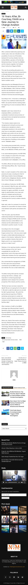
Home (3, 11)
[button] (2, 7)
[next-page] (5, 420)
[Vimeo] (14, 577)
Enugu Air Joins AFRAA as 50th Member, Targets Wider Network (14, 452)
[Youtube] (22, 577)
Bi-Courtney (8, 337)
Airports (7, 11)
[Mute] (22, 482)
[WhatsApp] (15, 31)
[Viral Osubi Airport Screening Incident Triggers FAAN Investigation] (5, 412)
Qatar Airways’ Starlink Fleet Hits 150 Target (13, 456)
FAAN (20, 339)
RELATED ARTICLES (7, 387)
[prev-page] (3, 420)
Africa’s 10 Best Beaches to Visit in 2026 (12, 448)
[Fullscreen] (24, 482)
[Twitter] (22, 31)
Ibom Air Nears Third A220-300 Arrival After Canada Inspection (12, 460)
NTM (4, 27)
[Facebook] (8, 31)
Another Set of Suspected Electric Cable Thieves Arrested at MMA (20, 360)
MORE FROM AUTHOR (19, 387)
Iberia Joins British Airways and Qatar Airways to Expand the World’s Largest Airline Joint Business (7, 361)
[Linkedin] (18, 31)
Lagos (3, 341)
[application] (14, 477)
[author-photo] (14, 377)
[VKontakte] (18, 577)
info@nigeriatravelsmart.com (17, 566)
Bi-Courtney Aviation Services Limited (10, 339)
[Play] (3, 482)
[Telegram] (11, 31)
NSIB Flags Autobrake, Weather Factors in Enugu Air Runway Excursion (14, 443)
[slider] (13, 482)
